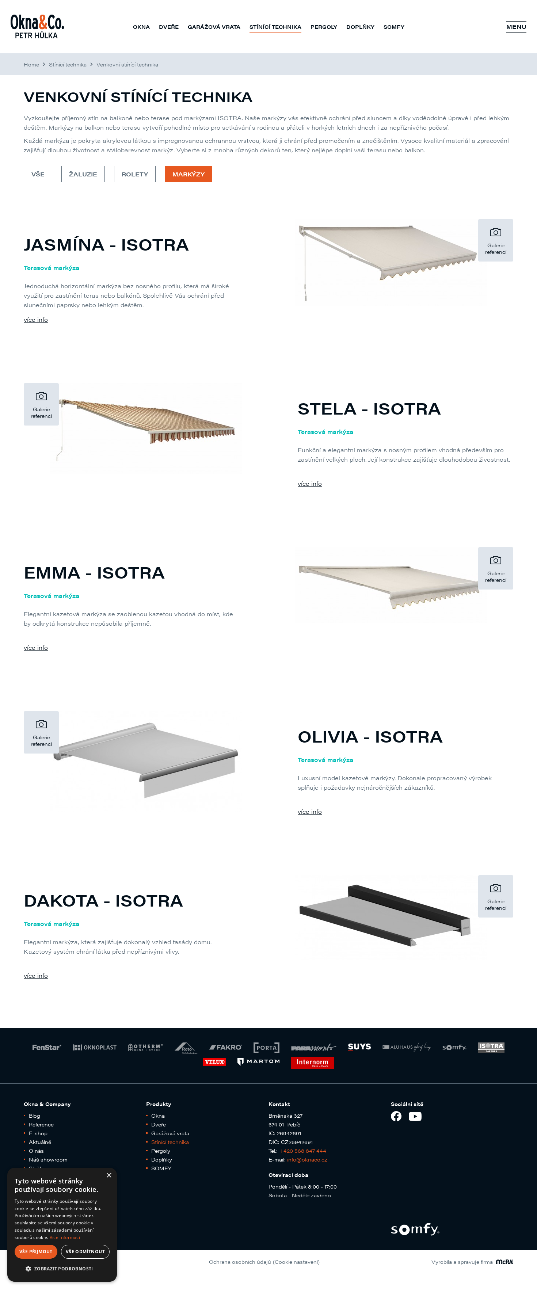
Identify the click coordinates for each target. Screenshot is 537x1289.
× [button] (108, 1175)
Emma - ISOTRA (94, 571)
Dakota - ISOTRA (103, 899)
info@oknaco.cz (307, 1159)
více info (36, 319)
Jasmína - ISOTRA (106, 243)
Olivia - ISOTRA (370, 735)
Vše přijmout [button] (36, 1251)
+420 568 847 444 (302, 1150)
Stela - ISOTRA (369, 407)
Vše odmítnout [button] (85, 1251)
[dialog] (62, 1225)
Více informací (65, 1237)
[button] (62, 1268)
